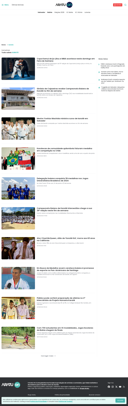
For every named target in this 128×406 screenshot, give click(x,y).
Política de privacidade (62, 395)
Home (3, 45)
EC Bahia (70, 12)
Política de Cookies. (66, 401)
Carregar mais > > (48, 356)
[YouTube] (120, 387)
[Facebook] (109, 387)
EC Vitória (78, 12)
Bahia (49, 12)
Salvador (41, 12)
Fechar (120, 400)
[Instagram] (113, 387)
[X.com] (116, 387)
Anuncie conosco (94, 395)
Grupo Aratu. (84, 388)
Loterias (87, 12)
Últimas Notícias (18, 5)
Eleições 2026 (59, 12)
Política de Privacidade (38, 401)
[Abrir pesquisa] (125, 5)
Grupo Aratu (32, 395)
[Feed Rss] (124, 387)
